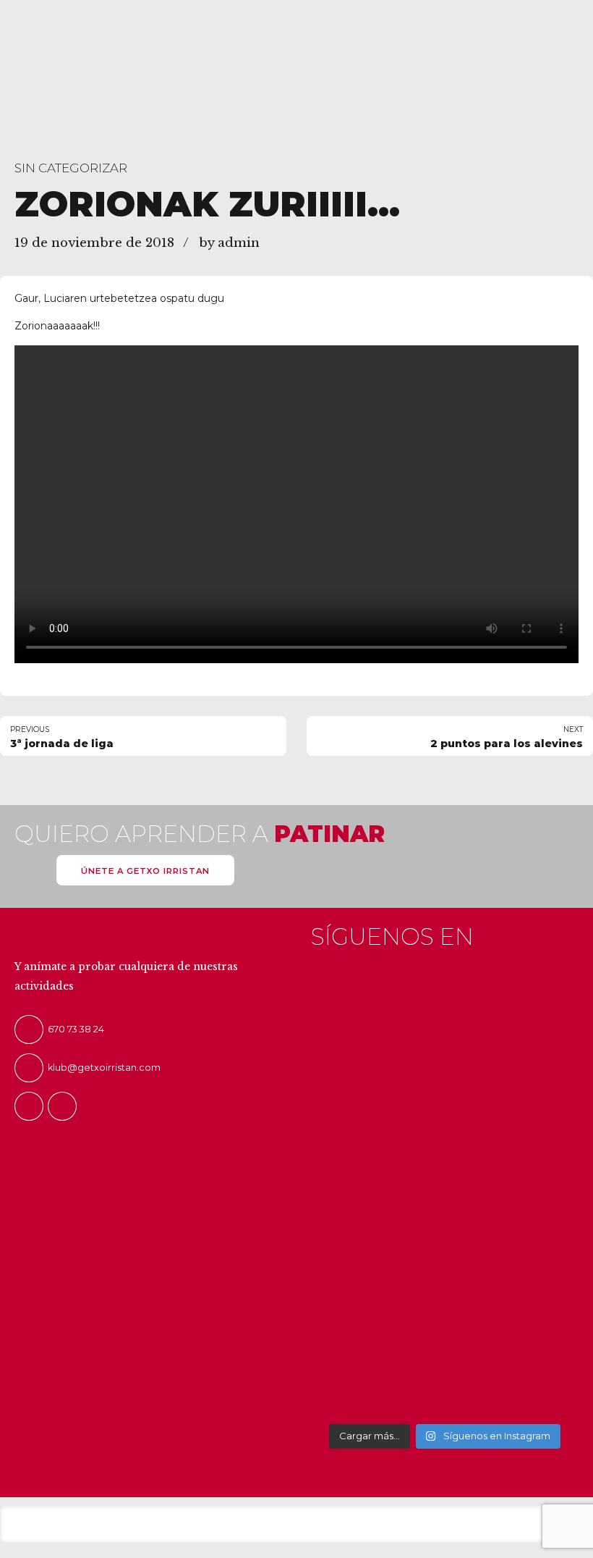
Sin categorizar (70, 168)
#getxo (465, 1006)
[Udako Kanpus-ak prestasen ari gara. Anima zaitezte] (341, 1205)
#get (528, 1006)
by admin (229, 242)
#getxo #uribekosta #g (408, 1024)
